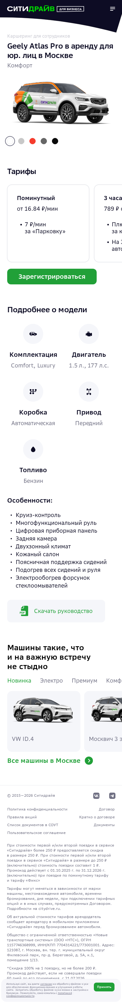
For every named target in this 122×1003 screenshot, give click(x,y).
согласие (46, 983)
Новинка (19, 681)
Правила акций (22, 817)
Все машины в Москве (44, 760)
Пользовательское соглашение (36, 832)
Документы (104, 824)
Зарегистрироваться (51, 276)
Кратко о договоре (97, 817)
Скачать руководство (63, 611)
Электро (51, 681)
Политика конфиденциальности (37, 809)
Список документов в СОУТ (32, 824)
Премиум (84, 681)
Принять (104, 987)
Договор (107, 809)
